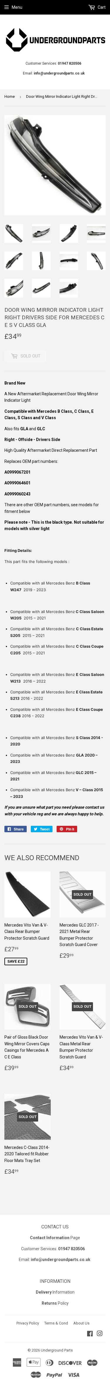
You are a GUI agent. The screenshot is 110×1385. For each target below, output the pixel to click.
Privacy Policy (27, 1323)
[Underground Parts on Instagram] (100, 1334)
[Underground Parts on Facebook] (90, 1334)
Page (55, 1237)
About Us (81, 1323)
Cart (101, 7)
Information (55, 1292)
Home (9, 96)
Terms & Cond (56, 1323)
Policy (55, 1303)
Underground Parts (57, 1350)
